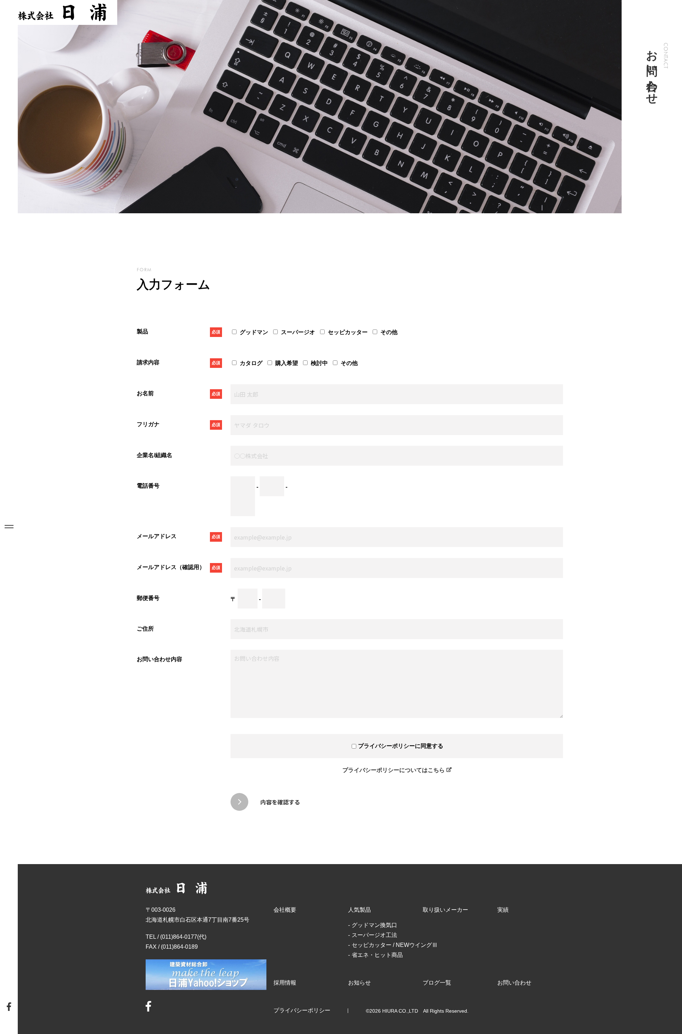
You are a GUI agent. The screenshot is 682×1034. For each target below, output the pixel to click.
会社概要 (285, 910)
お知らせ (359, 983)
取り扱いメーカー (445, 910)
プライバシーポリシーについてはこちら (393, 770)
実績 (503, 910)
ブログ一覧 (437, 983)
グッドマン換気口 (374, 925)
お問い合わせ (514, 983)
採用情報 (285, 983)
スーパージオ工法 (374, 935)
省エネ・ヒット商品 (377, 955)
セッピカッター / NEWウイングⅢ (395, 945)
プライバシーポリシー (302, 1010)
